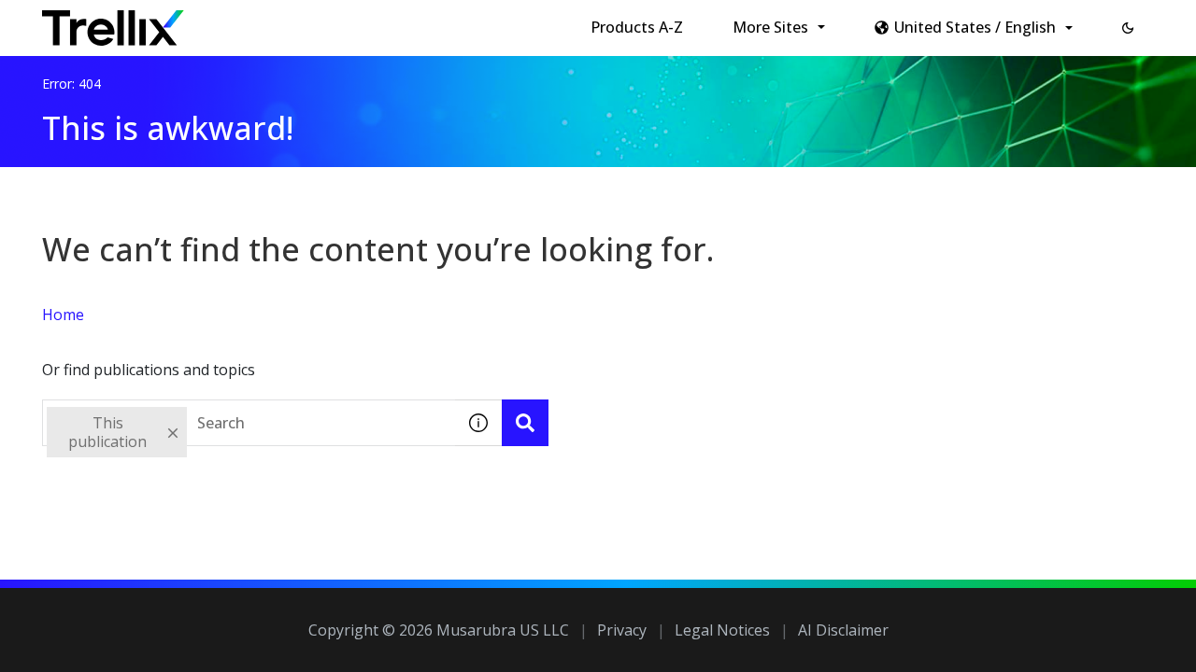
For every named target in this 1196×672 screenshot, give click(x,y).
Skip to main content (308, 21)
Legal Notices (722, 630)
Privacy (622, 630)
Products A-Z (637, 27)
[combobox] (248, 422)
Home (63, 314)
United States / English (975, 27)
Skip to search (451, 21)
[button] (1127, 28)
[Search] (525, 422)
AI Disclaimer (843, 630)
